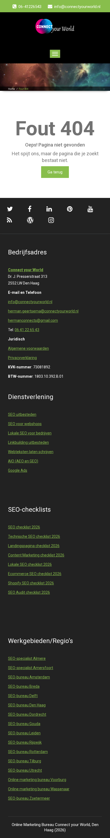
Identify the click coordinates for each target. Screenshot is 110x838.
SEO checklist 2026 (24, 527)
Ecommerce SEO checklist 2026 (34, 574)
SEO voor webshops (25, 424)
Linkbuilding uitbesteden (28, 442)
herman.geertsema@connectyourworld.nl (43, 311)
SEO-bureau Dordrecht (27, 714)
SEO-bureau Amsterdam (29, 677)
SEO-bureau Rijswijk (25, 742)
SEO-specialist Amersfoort (30, 668)
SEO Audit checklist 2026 (29, 592)
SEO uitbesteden (22, 414)
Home (11, 89)
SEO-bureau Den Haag (27, 705)
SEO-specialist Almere (27, 658)
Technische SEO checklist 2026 (34, 536)
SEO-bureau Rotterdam (28, 752)
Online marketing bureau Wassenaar (38, 789)
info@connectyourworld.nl (30, 302)
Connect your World (25, 270)
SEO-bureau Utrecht (25, 770)
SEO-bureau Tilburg (24, 761)
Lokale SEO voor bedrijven (30, 433)
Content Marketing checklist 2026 (36, 555)
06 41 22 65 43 (27, 330)
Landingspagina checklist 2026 (34, 546)
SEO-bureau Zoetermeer (29, 798)
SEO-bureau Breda (24, 686)
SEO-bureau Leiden (24, 733)
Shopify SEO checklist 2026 (31, 583)
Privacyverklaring (22, 358)
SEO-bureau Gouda (24, 724)
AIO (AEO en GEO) (23, 461)
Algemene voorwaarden (28, 348)
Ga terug (55, 172)
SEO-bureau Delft (23, 696)
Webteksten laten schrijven (30, 452)
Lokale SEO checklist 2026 (30, 564)
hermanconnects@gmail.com (33, 320)
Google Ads (17, 470)
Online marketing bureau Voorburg (37, 780)
